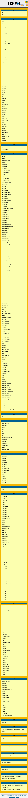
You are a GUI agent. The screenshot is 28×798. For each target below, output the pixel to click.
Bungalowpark (5, 695)
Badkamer (4, 74)
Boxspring (4, 591)
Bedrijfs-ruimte (5, 184)
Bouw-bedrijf (4, 563)
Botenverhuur (5, 556)
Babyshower (4, 56)
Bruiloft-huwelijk (5, 666)
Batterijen (4, 140)
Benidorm (4, 347)
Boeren (3, 520)
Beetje (3, 309)
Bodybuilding (4, 500)
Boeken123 (4, 504)
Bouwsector (4, 589)
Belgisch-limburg (5, 337)
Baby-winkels (4, 31)
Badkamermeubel (5, 84)
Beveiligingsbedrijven (6, 395)
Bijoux (3, 431)
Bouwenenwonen (5, 575)
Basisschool (4, 134)
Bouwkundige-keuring (6, 583)
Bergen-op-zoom (5, 349)
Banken (3, 106)
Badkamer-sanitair (6, 78)
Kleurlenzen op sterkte (6, 755)
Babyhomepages (5, 39)
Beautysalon (4, 166)
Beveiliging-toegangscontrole (8, 391)
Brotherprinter (5, 656)
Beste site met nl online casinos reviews (10, 409)
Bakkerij (3, 94)
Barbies (3, 122)
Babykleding (4, 42)
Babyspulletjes (5, 58)
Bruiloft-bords (5, 664)
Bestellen (4, 369)
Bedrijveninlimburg (6, 261)
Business (3, 705)
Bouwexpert (4, 579)
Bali (2, 96)
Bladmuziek (4, 462)
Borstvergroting (5, 550)
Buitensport (4, 687)
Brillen (3, 640)
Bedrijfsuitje (4, 220)
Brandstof (4, 614)
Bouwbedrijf (4, 567)
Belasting (4, 319)
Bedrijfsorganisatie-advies (7, 208)
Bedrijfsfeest (4, 196)
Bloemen (3, 466)
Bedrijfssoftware (5, 216)
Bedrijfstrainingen (5, 218)
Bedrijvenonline (5, 285)
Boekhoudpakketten (6, 518)
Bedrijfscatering (5, 190)
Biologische (4, 441)
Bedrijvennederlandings (7, 279)
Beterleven (4, 373)
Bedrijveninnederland (6, 263)
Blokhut (3, 476)
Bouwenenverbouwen (6, 573)
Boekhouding (4, 514)
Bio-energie (4, 439)
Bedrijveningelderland (6, 258)
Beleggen (4, 327)
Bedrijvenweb (5, 299)
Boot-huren (4, 530)
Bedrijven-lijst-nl (5, 240)
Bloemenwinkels (5, 468)
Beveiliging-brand (5, 385)
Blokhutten (4, 478)
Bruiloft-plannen (5, 668)
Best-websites (5, 363)
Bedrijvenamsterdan (6, 248)
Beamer (3, 156)
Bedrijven (4, 234)
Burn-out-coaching (6, 701)
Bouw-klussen (4, 565)
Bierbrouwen (4, 425)
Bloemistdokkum (5, 470)
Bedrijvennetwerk (5, 283)
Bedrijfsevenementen (6, 194)
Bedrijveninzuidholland (6, 271)
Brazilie (3, 620)
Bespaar (3, 359)
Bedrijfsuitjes (4, 222)
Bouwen (3, 571)
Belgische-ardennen (6, 339)
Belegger (4, 331)
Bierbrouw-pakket (5, 423)
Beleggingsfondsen (6, 333)
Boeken (3, 502)
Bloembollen (4, 464)
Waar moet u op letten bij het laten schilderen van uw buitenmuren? (12, 786)
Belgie (3, 335)
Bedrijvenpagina (5, 289)
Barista (3, 128)
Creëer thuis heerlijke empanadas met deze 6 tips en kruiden (13, 730)
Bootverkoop (4, 540)
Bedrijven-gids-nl (5, 238)
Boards (3, 498)
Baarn (3, 21)
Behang (3, 315)
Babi (3, 23)
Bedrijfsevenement (6, 192)
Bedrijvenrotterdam (6, 295)
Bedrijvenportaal (5, 291)
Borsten (3, 548)
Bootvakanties (5, 536)
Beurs (3, 377)
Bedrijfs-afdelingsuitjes (6, 182)
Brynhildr (4, 674)
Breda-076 (4, 624)
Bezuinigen (4, 407)
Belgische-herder (5, 341)
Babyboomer (4, 35)
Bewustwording (5, 405)
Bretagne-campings (6, 636)
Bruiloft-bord (4, 662)
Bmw (3, 489)
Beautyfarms (4, 162)
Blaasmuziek (4, 456)
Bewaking (4, 401)
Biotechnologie (5, 445)
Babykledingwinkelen (6, 44)
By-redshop (4, 722)
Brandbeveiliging (5, 610)
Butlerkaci (4, 711)
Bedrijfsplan (4, 212)
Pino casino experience (6, 762)
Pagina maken (17, 795)
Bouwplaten (4, 587)
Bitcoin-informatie (5, 449)
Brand (3, 608)
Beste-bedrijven (5, 365)
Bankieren (4, 110)
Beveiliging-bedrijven (6, 383)
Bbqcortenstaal (5, 149)
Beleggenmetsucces (6, 329)
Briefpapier (4, 638)
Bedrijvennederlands (6, 281)
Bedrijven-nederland (6, 242)
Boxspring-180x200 (6, 593)
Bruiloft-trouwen (5, 670)
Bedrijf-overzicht (5, 178)
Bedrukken (4, 301)
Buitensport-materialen (7, 689)
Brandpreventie (5, 612)
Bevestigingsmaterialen (7, 399)
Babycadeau (4, 37)
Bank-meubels (5, 104)
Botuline (3, 558)
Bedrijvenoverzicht (6, 287)
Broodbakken (4, 654)
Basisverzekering (5, 136)
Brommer (4, 648)
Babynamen (4, 48)
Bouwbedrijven (5, 569)
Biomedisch (4, 443)
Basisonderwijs (5, 132)
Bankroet (4, 112)
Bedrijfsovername (5, 210)
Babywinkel (4, 60)
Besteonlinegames (6, 371)
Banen (3, 102)
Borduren (4, 546)
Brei (2, 630)
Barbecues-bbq (5, 120)
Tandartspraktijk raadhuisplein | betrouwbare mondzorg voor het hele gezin (11, 777)
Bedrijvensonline (5, 297)
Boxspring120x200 (6, 597)
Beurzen (3, 379)
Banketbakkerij (5, 108)
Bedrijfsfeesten (5, 198)
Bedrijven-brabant (5, 236)
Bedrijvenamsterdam (6, 246)
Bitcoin (3, 447)
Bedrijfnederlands (5, 180)
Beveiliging (4, 381)
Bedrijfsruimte (5, 214)
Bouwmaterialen (5, 585)
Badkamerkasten (5, 82)
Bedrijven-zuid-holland (6, 244)
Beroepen (4, 357)
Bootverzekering (5, 542)
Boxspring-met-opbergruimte (8, 595)
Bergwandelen (5, 351)
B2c (2, 14)
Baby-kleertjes (5, 29)
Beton (3, 375)
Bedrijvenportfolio (5, 293)
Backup (3, 68)
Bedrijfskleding (5, 202)
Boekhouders (4, 512)
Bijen (3, 429)
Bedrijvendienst (5, 250)
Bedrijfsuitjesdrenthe (6, 224)
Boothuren (4, 532)
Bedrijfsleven (4, 206)
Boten (3, 554)
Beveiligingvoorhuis (6, 397)
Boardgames (4, 496)
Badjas (3, 72)
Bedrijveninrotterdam (6, 267)
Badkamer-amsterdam (6, 76)
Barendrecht (4, 126)
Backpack (4, 64)
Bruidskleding (4, 658)
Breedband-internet (6, 628)
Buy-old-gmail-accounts (7, 715)
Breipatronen (4, 634)
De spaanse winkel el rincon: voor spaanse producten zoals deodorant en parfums (13, 739)
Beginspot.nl (11, 795)
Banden (3, 100)
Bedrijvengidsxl (5, 254)
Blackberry (4, 458)
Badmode (4, 88)
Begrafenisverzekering (6, 313)
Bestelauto (4, 367)
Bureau (3, 699)
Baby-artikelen (5, 27)
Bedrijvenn (4, 275)
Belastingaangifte (5, 321)
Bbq (2, 147)
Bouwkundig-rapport (6, 581)
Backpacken (4, 66)
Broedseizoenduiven (6, 642)
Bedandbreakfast (5, 172)
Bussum (3, 709)
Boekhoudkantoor (5, 516)
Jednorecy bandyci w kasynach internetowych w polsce (12, 748)
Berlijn (3, 353)
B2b (2, 12)
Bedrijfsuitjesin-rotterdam (7, 226)
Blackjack (4, 460)
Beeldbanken (4, 303)
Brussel (3, 672)
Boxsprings (4, 599)
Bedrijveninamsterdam (7, 256)
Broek (3, 644)
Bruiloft (3, 660)
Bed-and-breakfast (6, 170)
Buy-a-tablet (4, 713)
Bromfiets (4, 646)
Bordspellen (4, 544)
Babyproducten (5, 52)
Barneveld (4, 130)
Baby (3, 25)
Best (3, 361)
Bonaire (3, 522)
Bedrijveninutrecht (6, 269)
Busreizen (4, 707)
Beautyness (4, 164)
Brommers (4, 652)
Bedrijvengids (4, 252)
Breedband (4, 626)
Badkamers (4, 86)
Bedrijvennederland (6, 277)
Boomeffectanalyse (6, 526)
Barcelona (4, 124)
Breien (3, 632)
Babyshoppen (4, 54)
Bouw (3, 560)
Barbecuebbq (4, 118)
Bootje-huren (4, 534)
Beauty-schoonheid (6, 160)
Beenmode (4, 307)
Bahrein (3, 90)
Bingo (3, 435)
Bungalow (4, 693)
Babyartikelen (5, 33)
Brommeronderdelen (6, 650)
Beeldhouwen (5, 305)
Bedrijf (3, 176)
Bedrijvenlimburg (5, 273)
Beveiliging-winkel (5, 393)
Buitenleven (4, 683)
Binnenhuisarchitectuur (7, 437)
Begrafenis (4, 311)
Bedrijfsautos (4, 188)
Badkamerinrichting (6, 80)
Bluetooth (4, 482)
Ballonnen (4, 98)
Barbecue (4, 116)
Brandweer (4, 618)
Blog (3, 474)
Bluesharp (4, 480)
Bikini (3, 433)
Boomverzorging (5, 528)
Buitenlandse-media (6, 681)
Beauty (3, 158)
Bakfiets (3, 92)
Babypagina (4, 50)
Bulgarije (3, 691)
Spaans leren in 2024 (6, 769)
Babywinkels (4, 62)
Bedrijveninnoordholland (7, 265)
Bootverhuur (4, 538)
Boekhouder (4, 510)
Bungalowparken (5, 697)
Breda (3, 622)
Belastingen (4, 325)
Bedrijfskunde (4, 204)
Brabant (3, 606)
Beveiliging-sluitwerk (6, 389)
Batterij (3, 138)
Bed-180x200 (4, 168)
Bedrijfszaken (4, 230)
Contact (17, 797)
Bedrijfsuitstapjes (5, 228)
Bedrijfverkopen (5, 232)
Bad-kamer (4, 70)
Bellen (3, 343)
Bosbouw (4, 552)
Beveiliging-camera (6, 387)
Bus (2, 703)
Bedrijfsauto (4, 186)
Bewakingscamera (6, 403)
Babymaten (4, 46)
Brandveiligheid (5, 616)
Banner (3, 114)
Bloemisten (4, 472)
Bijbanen (3, 427)
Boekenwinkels (5, 506)
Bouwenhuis (4, 577)
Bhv (2, 416)
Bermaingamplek (5, 355)
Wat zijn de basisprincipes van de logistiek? (11, 789)
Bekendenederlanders (6, 317)
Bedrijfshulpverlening (6, 200)
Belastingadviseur (5, 323)
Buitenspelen (4, 685)
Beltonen (4, 345)
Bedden (3, 174)
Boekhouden (4, 508)
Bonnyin (3, 524)
